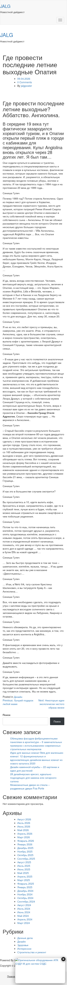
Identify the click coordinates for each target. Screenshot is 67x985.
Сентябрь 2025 (26, 858)
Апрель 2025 (24, 876)
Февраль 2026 (25, 840)
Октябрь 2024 (25, 898)
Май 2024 (23, 915)
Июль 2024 (23, 908)
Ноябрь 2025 (25, 851)
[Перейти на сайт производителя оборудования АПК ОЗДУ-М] (40, 970)
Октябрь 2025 (25, 855)
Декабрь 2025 (25, 848)
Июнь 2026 (23, 826)
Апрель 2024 (24, 919)
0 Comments (24, 82)
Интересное (24, 948)
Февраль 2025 (25, 883)
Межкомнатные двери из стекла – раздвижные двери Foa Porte (30, 786)
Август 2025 (24, 862)
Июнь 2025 (23, 869)
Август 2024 (24, 905)
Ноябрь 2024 (25, 894)
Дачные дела (25, 938)
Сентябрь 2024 (26, 901)
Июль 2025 (23, 865)
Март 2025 (23, 880)
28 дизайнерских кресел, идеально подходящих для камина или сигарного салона (33, 777)
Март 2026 (23, 837)
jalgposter (26, 86)
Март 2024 (23, 923)
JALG (5, 6)
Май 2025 (23, 873)
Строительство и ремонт (31, 952)
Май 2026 (23, 830)
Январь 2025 (24, 887)
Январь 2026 (24, 844)
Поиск (6, 715)
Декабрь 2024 (25, 890)
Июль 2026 (23, 823)
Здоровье (22, 945)
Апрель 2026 (24, 833)
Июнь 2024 (23, 912)
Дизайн (18, 697)
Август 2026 (24, 819)
